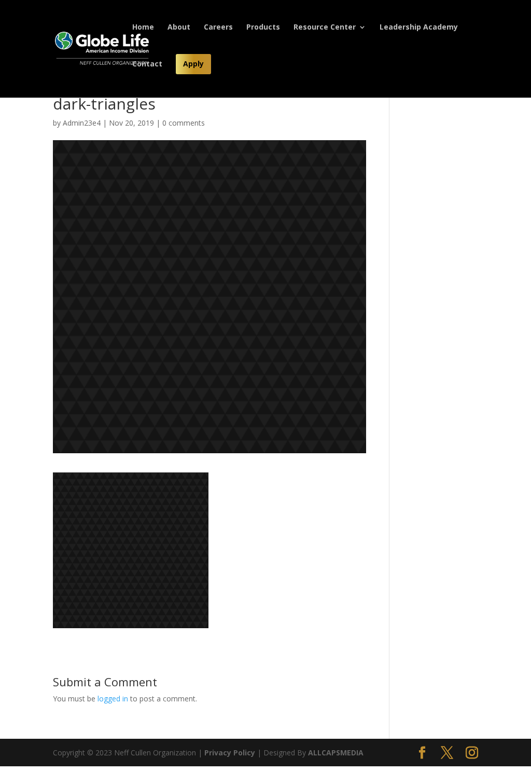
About (178, 27)
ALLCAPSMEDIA (336, 752)
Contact (147, 64)
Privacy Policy (229, 752)
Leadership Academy (419, 27)
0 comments (183, 123)
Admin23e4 (82, 123)
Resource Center (325, 27)
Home (143, 27)
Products (263, 27)
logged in (112, 698)
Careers (218, 27)
